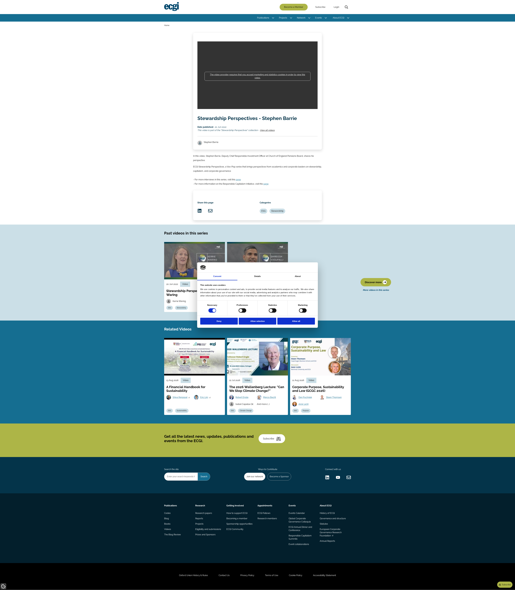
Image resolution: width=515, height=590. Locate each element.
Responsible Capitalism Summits (300, 537)
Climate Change (246, 411)
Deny (219, 321)
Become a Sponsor (279, 476)
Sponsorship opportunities (239, 524)
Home (166, 25)
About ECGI (338, 17)
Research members (267, 518)
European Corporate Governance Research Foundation (331, 532)
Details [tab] (257, 276)
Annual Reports (327, 541)
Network (301, 17)
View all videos (267, 130)
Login (336, 7)
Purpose (306, 411)
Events (318, 17)
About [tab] (298, 276)
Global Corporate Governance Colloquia (300, 520)
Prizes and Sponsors (205, 534)
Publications (263, 17)
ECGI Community (234, 529)
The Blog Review (172, 534)
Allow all (296, 321)
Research (200, 505)
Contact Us (224, 575)
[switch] (242, 310)
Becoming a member (236, 518)
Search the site (171, 469)
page (238, 179)
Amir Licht (303, 404)
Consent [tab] (217, 276)
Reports (199, 518)
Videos (167, 529)
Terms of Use (271, 575)
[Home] (171, 6)
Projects (283, 17)
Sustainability (182, 411)
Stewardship (277, 211)
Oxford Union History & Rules (193, 575)
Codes (167, 513)
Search (346, 7)
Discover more (373, 282)
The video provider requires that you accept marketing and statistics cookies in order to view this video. (257, 76)
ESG (263, 211)
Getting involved (235, 505)
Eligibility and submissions (208, 529)
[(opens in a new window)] (199, 211)
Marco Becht (269, 397)
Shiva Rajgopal (180, 397)
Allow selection (257, 321)
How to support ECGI (236, 513)
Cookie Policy (295, 575)
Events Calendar (297, 513)
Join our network (254, 476)
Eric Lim (204, 397)
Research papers (203, 513)
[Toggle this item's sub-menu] (273, 18)
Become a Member (293, 7)
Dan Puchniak (305, 397)
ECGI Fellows (264, 513)
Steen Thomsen (334, 397)
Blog (166, 518)
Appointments (265, 505)
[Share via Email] (210, 211)
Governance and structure (333, 518)
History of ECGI (327, 513)
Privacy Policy (247, 575)
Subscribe (320, 7)
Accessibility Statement (324, 575)
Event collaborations (299, 544)
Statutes (324, 524)
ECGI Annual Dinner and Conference (300, 529)
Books (167, 524)
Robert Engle (242, 397)
